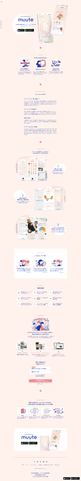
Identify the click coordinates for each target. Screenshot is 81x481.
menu (1, 1)
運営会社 (23, 464)
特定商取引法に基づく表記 (48, 464)
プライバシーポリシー (33, 464)
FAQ (27, 464)
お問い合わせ (57, 464)
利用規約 (40, 464)
